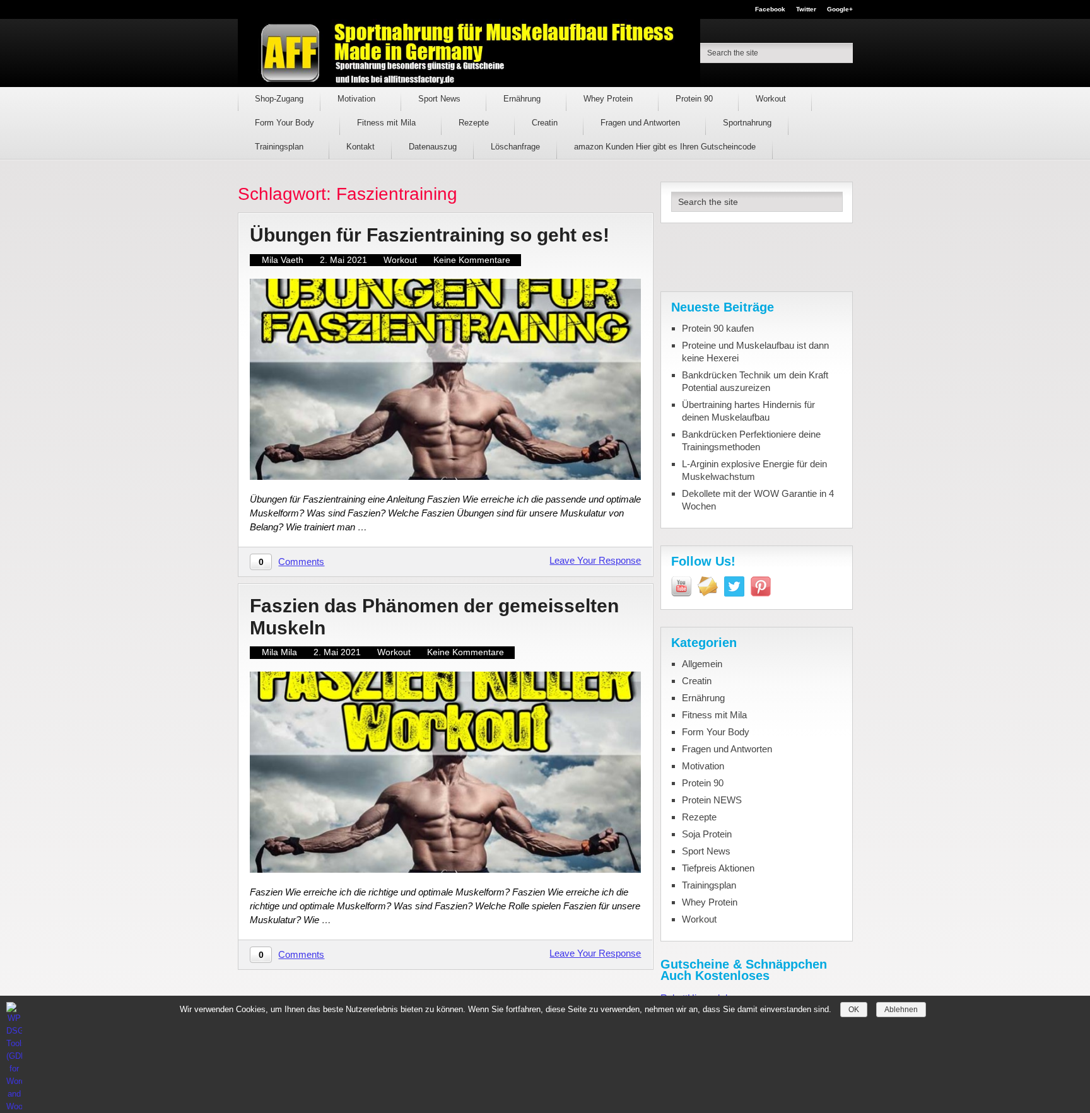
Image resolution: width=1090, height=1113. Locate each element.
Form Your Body (286, 122)
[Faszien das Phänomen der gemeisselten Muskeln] (445, 772)
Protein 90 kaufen (718, 328)
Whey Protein (609, 98)
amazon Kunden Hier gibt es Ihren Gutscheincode (665, 146)
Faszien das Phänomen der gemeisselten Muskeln (434, 616)
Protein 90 (695, 98)
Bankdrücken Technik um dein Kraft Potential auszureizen (755, 381)
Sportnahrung (747, 122)
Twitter (806, 9)
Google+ (840, 9)
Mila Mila (279, 652)
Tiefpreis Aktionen (718, 868)
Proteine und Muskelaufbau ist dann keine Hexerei (755, 351)
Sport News (440, 98)
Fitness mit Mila (387, 122)
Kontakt (360, 146)
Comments (301, 561)
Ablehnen (901, 1009)
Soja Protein (707, 834)
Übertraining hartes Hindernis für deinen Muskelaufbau (748, 410)
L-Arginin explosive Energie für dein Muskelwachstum (754, 470)
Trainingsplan (280, 146)
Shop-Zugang (279, 98)
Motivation (357, 98)
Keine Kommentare (471, 260)
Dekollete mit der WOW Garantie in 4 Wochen (758, 499)
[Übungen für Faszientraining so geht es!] (445, 379)
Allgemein (702, 663)
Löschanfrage (515, 146)
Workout (772, 98)
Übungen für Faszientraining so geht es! (429, 234)
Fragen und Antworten (642, 122)
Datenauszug (433, 146)
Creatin (546, 122)
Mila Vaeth (282, 260)
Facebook (770, 9)
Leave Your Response (595, 560)
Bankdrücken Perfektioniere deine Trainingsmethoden (751, 440)
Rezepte (475, 122)
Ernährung (523, 98)
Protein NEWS (712, 800)
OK (853, 1009)
